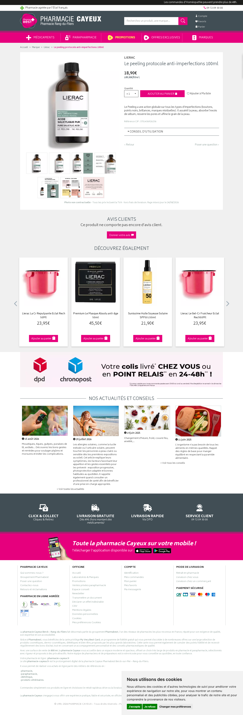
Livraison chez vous (187, 577)
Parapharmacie (84, 37)
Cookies (76, 619)
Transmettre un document (87, 598)
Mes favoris (130, 586)
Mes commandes (134, 577)
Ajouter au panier (161, 94)
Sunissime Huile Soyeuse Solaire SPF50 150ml (148, 316)
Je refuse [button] (149, 706)
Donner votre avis (120, 235)
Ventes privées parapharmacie (89, 586)
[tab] (171, 132)
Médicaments (43, 37)
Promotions (125, 37)
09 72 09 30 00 (199, 517)
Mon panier (130, 582)
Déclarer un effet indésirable (88, 602)
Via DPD (147, 517)
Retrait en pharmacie (187, 573)
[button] (131, 93)
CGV (74, 606)
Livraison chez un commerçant (193, 582)
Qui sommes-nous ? (31, 573)
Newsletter (78, 594)
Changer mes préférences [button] (175, 706)
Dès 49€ (95, 519)
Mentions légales (81, 610)
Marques (205, 37)
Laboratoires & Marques (85, 577)
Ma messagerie (132, 590)
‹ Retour (129, 145)
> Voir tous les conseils (172, 463)
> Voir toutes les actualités (70, 489)
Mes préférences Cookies (86, 623)
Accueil (24, 47)
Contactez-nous (29, 586)
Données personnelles (85, 614)
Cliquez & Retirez (43, 517)
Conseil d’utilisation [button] (146, 131)
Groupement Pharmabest (34, 577)
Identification (131, 573)
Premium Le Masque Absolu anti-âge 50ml (95, 316)
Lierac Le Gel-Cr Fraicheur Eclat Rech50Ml (200, 316)
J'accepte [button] (134, 706)
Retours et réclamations (33, 590)
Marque (36, 47)
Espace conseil (80, 590)
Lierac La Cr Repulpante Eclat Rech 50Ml (43, 316)
